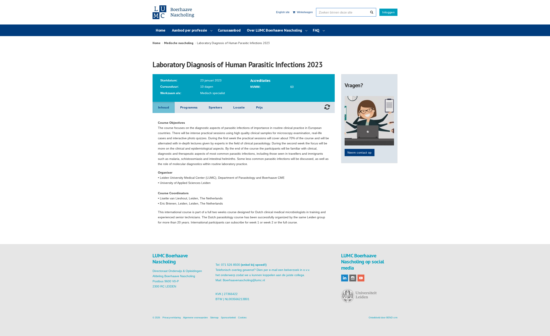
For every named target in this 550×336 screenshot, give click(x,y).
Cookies (242, 317)
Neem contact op (359, 152)
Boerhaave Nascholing (174, 12)
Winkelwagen (304, 12)
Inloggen (388, 12)
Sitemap (214, 317)
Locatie (239, 107)
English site (283, 12)
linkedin (344, 278)
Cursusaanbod (229, 30)
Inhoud (163, 107)
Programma (188, 107)
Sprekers (215, 107)
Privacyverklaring (171, 317)
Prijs (259, 107)
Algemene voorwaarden (195, 317)
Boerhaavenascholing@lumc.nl (244, 280)
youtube (361, 278)
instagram (352, 278)
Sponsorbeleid (228, 317)
